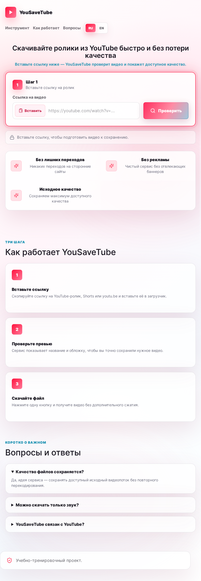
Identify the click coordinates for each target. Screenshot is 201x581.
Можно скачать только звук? (47, 504)
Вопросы (72, 28)
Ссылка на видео (29, 97)
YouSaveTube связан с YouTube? (50, 524)
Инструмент (17, 28)
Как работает (46, 28)
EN (101, 28)
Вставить (33, 111)
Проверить (170, 110)
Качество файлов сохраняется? (50, 471)
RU (90, 28)
